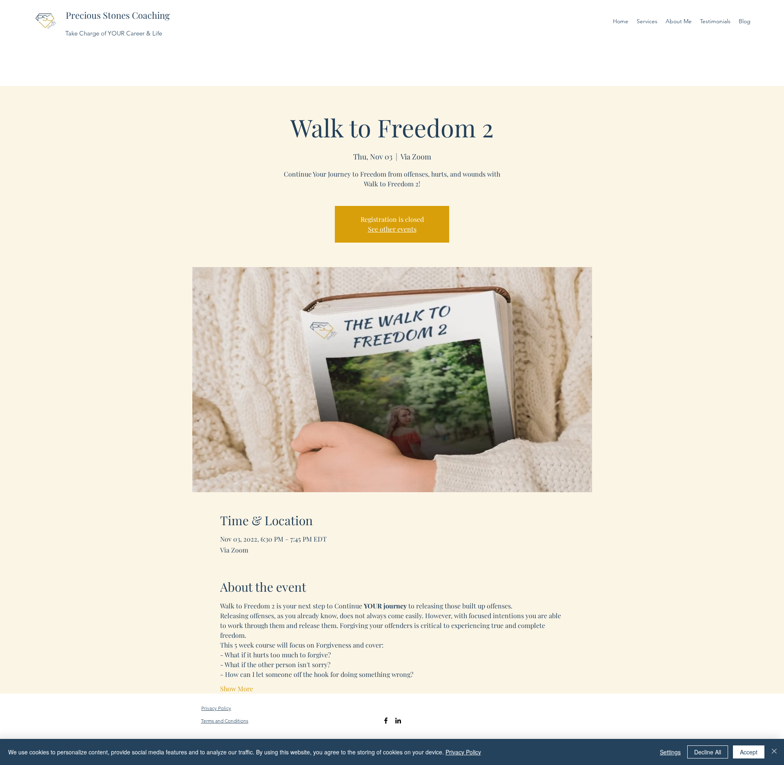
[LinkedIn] (398, 720)
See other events (392, 229)
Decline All (707, 752)
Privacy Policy (463, 752)
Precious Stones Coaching (118, 15)
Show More (236, 688)
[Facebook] (386, 720)
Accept (748, 752)
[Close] (774, 751)
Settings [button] (670, 752)
